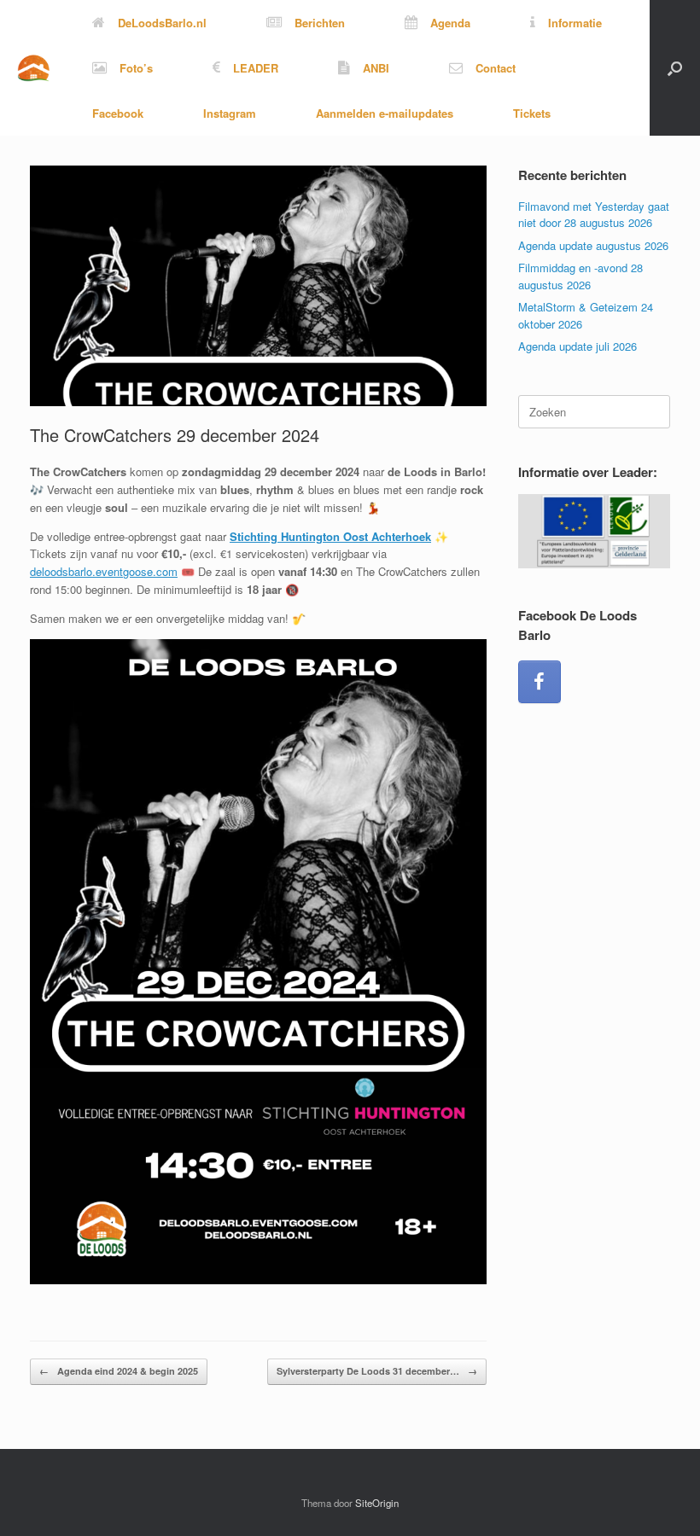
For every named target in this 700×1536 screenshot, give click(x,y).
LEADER (255, 68)
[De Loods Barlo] (33, 68)
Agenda (450, 23)
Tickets (532, 113)
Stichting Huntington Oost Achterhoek (330, 536)
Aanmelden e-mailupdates (384, 113)
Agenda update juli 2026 (577, 346)
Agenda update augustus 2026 (593, 245)
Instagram (229, 113)
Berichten (320, 23)
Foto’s (136, 68)
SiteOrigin (377, 1503)
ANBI (376, 68)
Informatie (575, 23)
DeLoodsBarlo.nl (162, 23)
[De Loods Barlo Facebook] (539, 681)
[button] (675, 68)
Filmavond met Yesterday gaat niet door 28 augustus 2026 (593, 214)
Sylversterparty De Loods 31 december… (377, 1370)
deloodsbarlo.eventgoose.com (104, 571)
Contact (495, 68)
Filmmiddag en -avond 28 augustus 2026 (580, 276)
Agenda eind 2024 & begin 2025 (118, 1370)
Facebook (117, 113)
